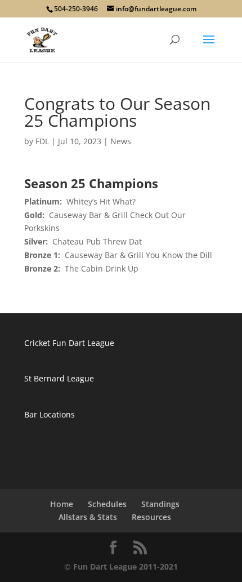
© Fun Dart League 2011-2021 (121, 566)
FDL (42, 141)
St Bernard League (59, 378)
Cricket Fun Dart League (69, 342)
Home (61, 504)
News (120, 141)
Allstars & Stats (88, 517)
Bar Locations (49, 414)
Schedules (107, 504)
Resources (151, 517)
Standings (160, 504)
